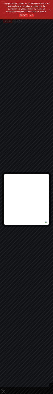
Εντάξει (23, 15)
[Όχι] (49, 9)
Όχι (31, 15)
